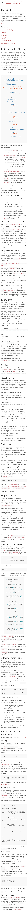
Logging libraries (5, 38)
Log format (4, 32)
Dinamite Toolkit (6, 1)
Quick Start (14, 1)
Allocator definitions (6, 40)
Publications (8, 3)
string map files (5, 784)
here (24, 737)
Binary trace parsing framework (8, 43)
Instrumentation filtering (7, 30)
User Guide (21, 1)
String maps (4, 35)
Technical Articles (16, 3)
